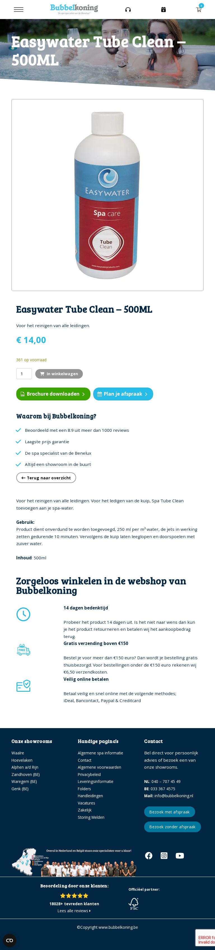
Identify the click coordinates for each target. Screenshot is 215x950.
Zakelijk (85, 810)
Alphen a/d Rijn (24, 767)
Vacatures (86, 803)
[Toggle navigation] (18, 9)
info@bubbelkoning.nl (168, 795)
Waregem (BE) (24, 781)
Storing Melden (91, 817)
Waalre (17, 753)
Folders (84, 788)
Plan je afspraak (122, 394)
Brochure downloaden (53, 394)
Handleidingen (90, 795)
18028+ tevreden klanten (74, 903)
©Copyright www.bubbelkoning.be (107, 927)
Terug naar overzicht (48, 477)
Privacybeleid (89, 774)
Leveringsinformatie (95, 781)
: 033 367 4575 (159, 788)
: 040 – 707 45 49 (162, 781)
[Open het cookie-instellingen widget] (9, 940)
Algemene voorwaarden (99, 767)
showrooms (166, 767)
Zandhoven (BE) (25, 774)
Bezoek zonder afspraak (172, 826)
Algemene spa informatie (100, 753)
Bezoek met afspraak (169, 812)
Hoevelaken (21, 760)
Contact (84, 760)
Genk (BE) (20, 788)
